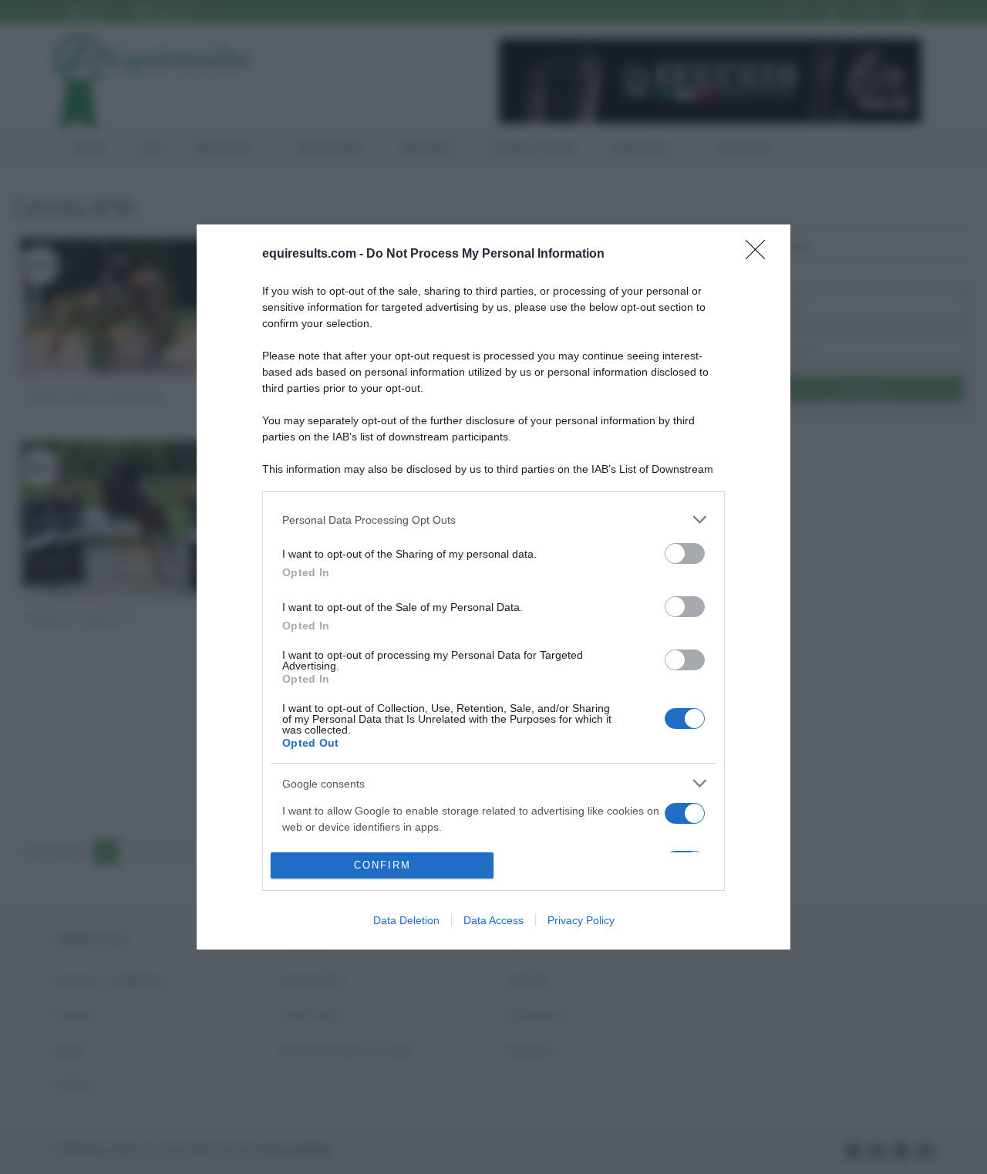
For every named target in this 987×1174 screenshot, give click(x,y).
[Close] (760, 254)
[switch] (685, 553)
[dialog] (493, 587)
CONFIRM (382, 865)
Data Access (493, 920)
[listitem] (493, 519)
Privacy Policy (581, 920)
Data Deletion (406, 920)
